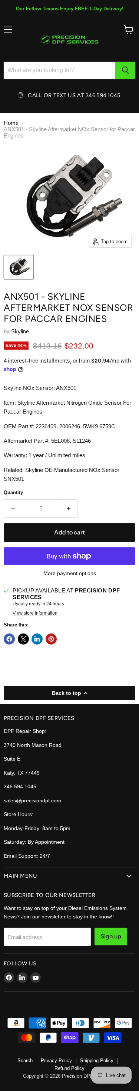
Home (11, 123)
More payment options (69, 573)
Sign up (110, 936)
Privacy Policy (56, 1060)
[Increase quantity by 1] (69, 508)
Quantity (13, 492)
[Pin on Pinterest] (51, 639)
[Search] (125, 70)
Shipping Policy (96, 1060)
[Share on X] (23, 639)
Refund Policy (69, 1068)
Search (25, 1060)
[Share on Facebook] (9, 639)
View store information (35, 613)
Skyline (20, 331)
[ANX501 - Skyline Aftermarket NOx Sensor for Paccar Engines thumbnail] (18, 267)
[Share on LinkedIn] (37, 639)
